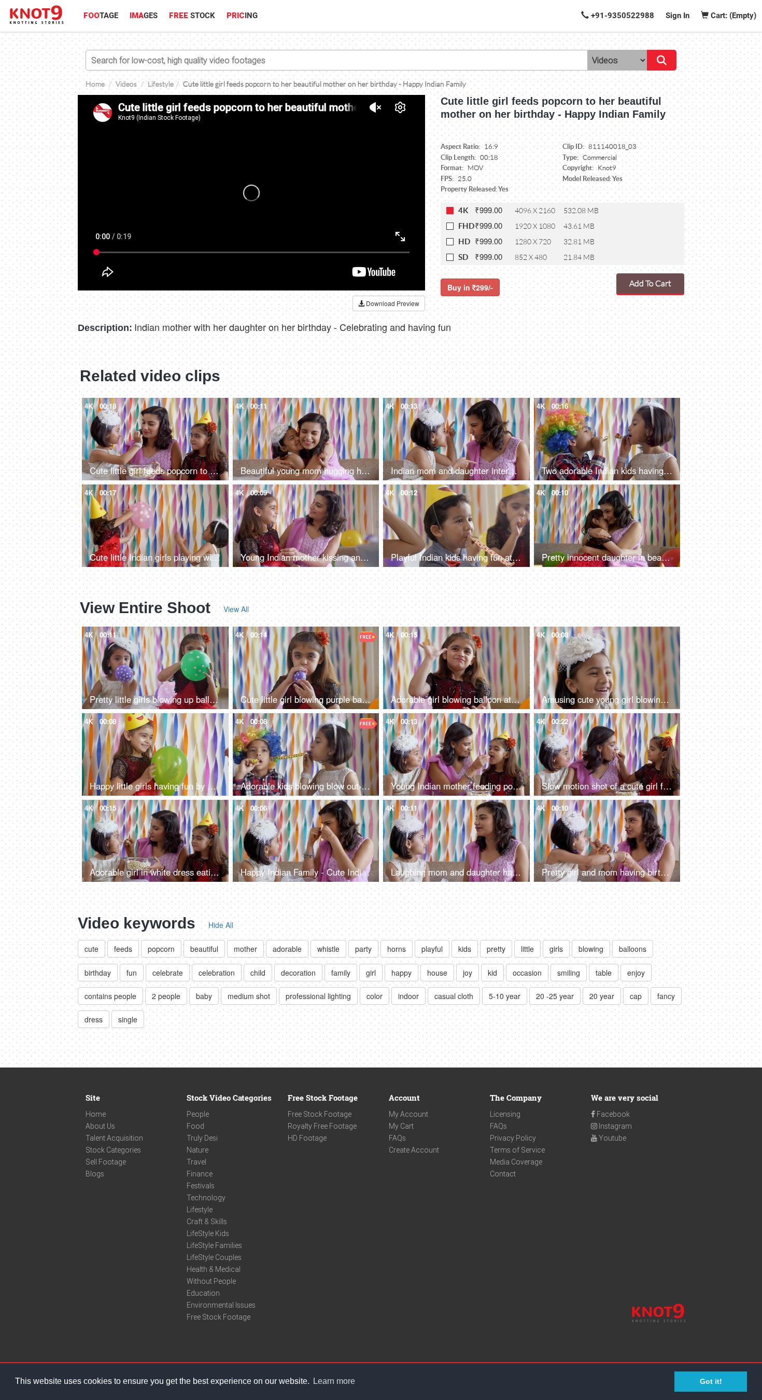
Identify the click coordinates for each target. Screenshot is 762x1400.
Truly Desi (202, 1138)
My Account (408, 1114)
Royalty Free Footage (322, 1126)
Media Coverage (516, 1162)
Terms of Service (517, 1150)
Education (203, 1293)
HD (464, 241)
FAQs (397, 1138)
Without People (211, 1281)
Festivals (201, 1186)
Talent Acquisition (114, 1138)
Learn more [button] (334, 1381)
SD (463, 257)
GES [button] (144, 15)
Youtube (611, 1138)
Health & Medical (214, 1269)
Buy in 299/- (470, 287)
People (198, 1114)
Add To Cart (650, 283)
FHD (466, 225)
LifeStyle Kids (208, 1233)
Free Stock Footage (218, 1317)
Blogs (95, 1174)
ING (242, 15)
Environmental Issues (221, 1305)
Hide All (220, 925)
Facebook (612, 1114)
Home (96, 1114)
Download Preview (391, 303)
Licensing (505, 1114)
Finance (200, 1174)
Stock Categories (113, 1150)
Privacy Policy (513, 1138)
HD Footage (307, 1138)
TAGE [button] (100, 15)
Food (195, 1126)
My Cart (401, 1126)
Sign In (677, 15)
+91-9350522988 (621, 15)
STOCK (192, 15)
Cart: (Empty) (732, 15)
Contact (503, 1174)
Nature (197, 1150)
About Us (100, 1126)
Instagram (614, 1126)
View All (236, 609)
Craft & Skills (207, 1221)
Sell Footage (106, 1162)
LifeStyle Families (214, 1245)
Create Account (414, 1150)
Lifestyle (200, 1209)
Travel (196, 1162)
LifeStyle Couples (214, 1257)
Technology (206, 1198)
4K (463, 210)
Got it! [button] (711, 1381)
